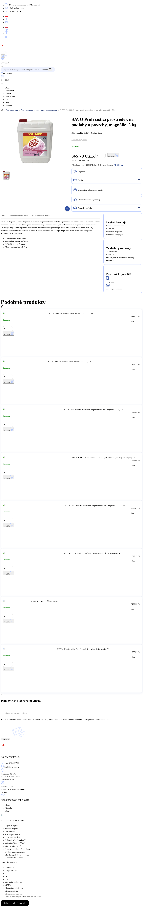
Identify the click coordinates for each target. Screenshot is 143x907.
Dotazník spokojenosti (14, 888)
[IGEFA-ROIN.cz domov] (7, 53)
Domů (7, 88)
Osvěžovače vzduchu (13, 846)
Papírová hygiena (12, 826)
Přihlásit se (9, 867)
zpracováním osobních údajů (98, 719)
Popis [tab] (3, 216)
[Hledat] (3, 56)
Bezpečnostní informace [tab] (18, 216)
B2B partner (10, 96)
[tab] (107, 171)
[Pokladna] (2, 60)
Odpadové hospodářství (14, 843)
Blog (7, 102)
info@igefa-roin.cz (11, 767)
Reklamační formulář (14, 894)
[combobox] (26, 69)
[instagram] (4, 795)
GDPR (8, 885)
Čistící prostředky (12, 110)
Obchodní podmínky (13, 882)
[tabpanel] (50, 234)
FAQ (7, 99)
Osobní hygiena (11, 828)
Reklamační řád (11, 891)
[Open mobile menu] (2, 66)
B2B (7, 876)
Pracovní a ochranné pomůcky (17, 849)
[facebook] (2, 795)
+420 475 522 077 (11, 763)
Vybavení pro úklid (13, 837)
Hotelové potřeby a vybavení (17, 855)
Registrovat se (11, 870)
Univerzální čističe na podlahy (46, 110)
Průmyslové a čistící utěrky (16, 840)
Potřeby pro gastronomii (15, 852)
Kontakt (8, 105)
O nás (7, 805)
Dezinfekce (10, 831)
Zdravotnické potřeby (14, 858)
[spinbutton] (100, 155)
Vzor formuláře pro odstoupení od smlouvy (23, 897)
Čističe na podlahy (27, 110)
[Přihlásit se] (6, 56)
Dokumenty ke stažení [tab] (41, 216)
